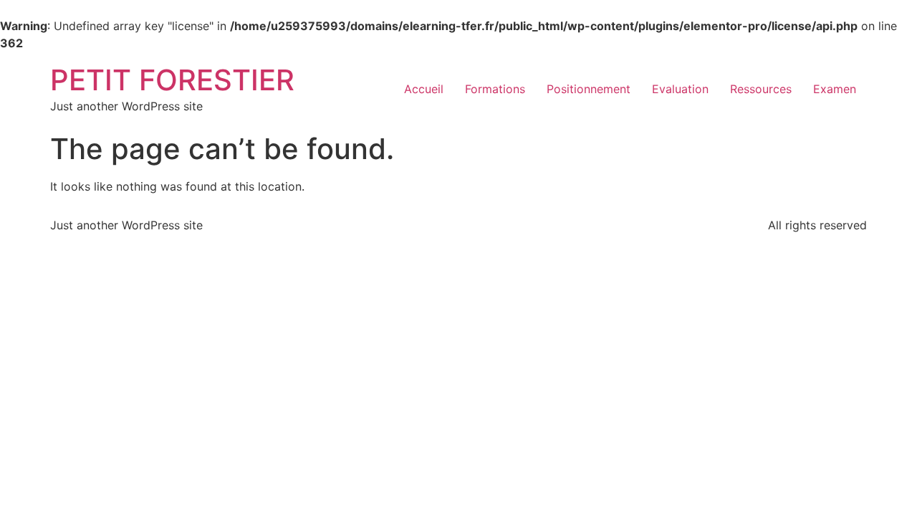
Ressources (761, 89)
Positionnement (588, 89)
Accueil (423, 89)
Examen (834, 89)
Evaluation (680, 89)
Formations (495, 89)
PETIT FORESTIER (172, 79)
